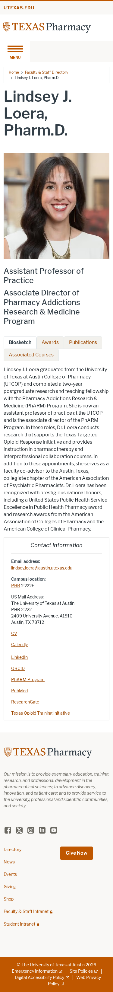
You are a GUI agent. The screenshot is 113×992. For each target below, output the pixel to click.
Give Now (76, 853)
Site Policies (81, 971)
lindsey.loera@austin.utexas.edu (41, 568)
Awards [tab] (50, 342)
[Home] (47, 27)
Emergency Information (35, 971)
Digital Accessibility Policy (39, 977)
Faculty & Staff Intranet (26, 911)
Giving (10, 886)
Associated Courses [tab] (31, 355)
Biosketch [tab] (20, 342)
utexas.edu (19, 8)
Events (10, 874)
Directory (12, 849)
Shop (9, 899)
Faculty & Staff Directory (46, 72)
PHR (15, 586)
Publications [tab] (83, 342)
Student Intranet (19, 924)
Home (14, 72)
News (9, 862)
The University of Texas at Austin (53, 965)
